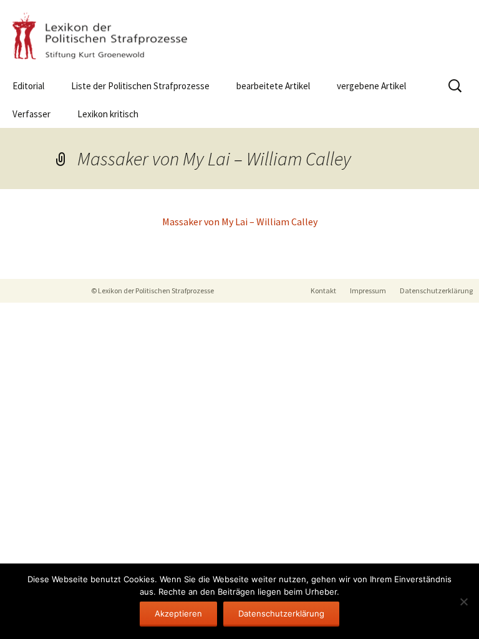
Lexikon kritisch (107, 114)
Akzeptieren (178, 613)
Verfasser (31, 114)
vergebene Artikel (371, 86)
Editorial (28, 86)
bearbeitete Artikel (273, 86)
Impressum (368, 290)
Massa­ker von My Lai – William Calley (239, 221)
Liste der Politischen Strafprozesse (140, 86)
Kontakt (323, 290)
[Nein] (463, 601)
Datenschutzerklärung (436, 290)
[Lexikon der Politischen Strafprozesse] (239, 36)
